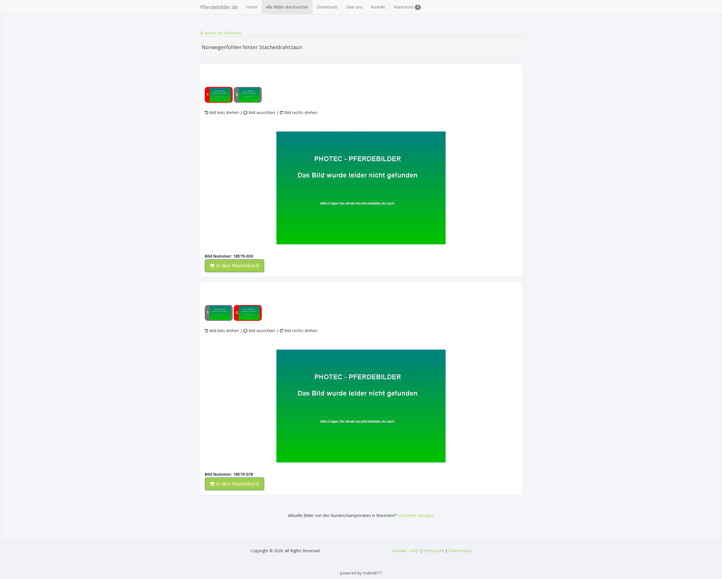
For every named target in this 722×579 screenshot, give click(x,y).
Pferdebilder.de (219, 7)
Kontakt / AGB (406, 550)
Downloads (327, 7)
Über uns (354, 7)
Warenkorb (406, 7)
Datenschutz (460, 550)
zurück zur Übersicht (222, 33)
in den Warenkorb (236, 265)
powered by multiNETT (361, 573)
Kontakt (378, 7)
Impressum (433, 550)
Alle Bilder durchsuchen (287, 7)
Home (251, 7)
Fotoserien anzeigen (415, 515)
